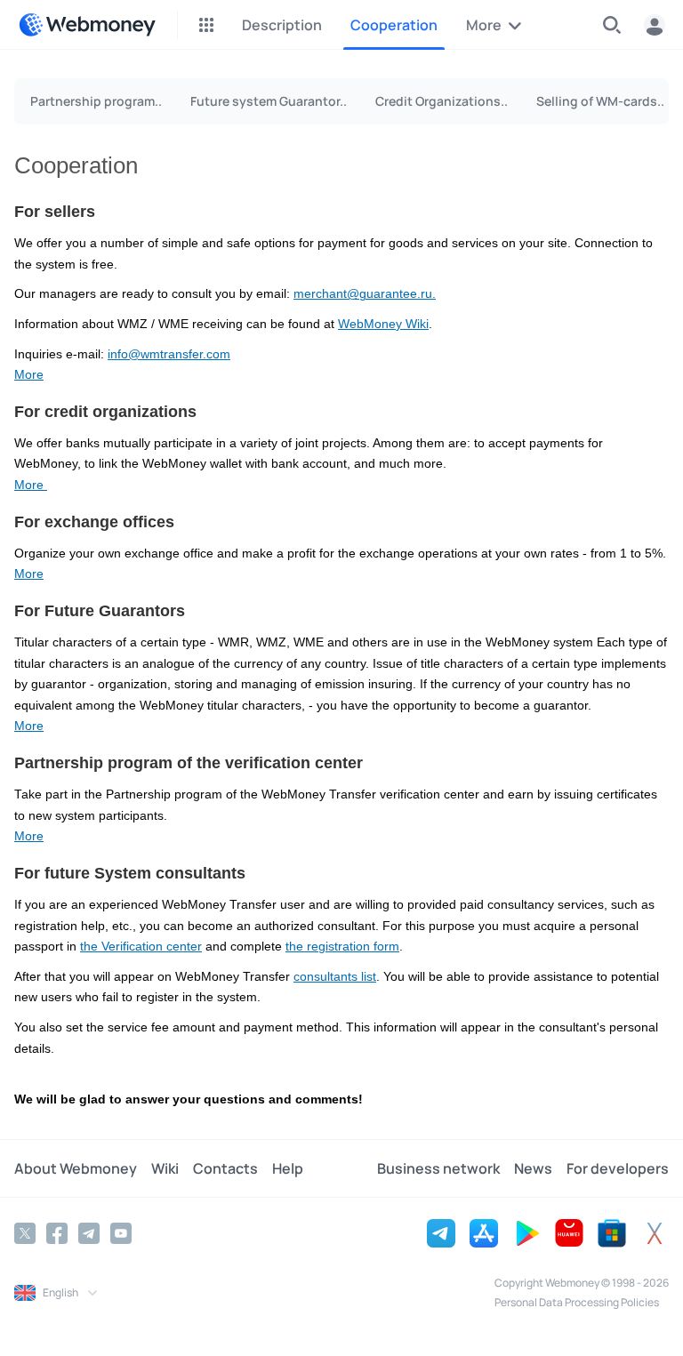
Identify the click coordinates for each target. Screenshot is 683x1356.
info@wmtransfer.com (169, 354)
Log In (654, 25)
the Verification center (141, 946)
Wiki (165, 1168)
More (29, 374)
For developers (617, 1168)
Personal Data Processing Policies (576, 1302)
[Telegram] (89, 1233)
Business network (438, 1168)
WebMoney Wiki (383, 324)
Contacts (225, 1168)
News (533, 1168)
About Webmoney (75, 1168)
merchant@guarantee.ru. (364, 294)
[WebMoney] (87, 25)
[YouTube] (121, 1233)
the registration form (342, 946)
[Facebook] (57, 1233)
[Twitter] (25, 1233)
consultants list (334, 976)
